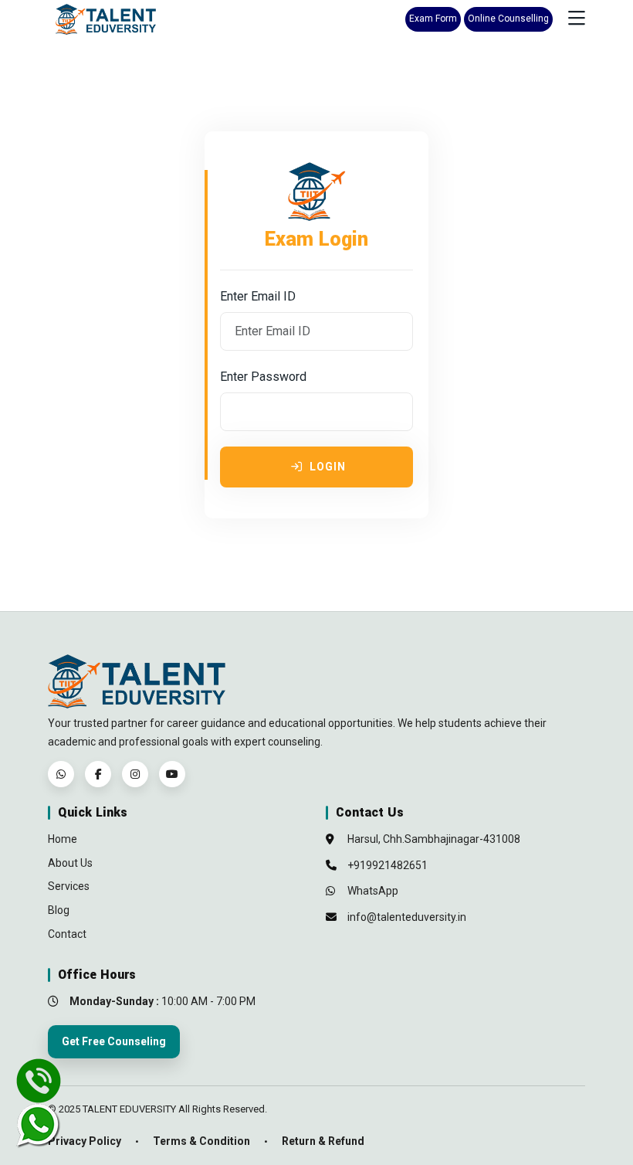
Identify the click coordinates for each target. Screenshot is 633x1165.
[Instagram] (135, 774)
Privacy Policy (84, 1141)
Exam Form (433, 18)
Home (62, 839)
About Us (70, 863)
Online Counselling (508, 18)
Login (326, 466)
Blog (58, 910)
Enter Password (263, 376)
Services (69, 886)
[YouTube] (172, 774)
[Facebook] (98, 774)
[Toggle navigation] (576, 19)
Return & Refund (323, 1141)
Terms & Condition (201, 1141)
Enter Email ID (258, 296)
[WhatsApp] (61, 774)
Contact (67, 934)
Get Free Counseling (114, 1041)
